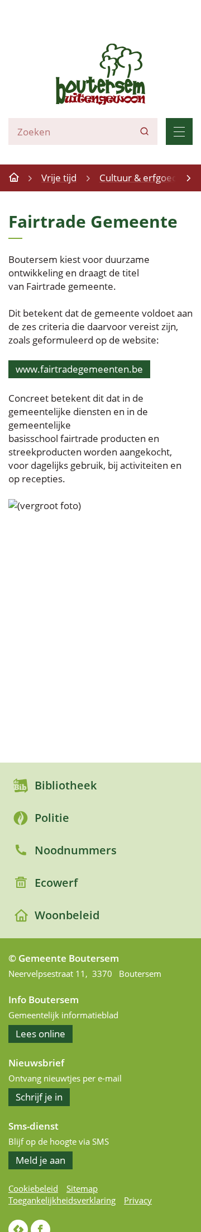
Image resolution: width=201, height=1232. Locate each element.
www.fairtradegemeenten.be (79, 369)
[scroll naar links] (188, 177)
